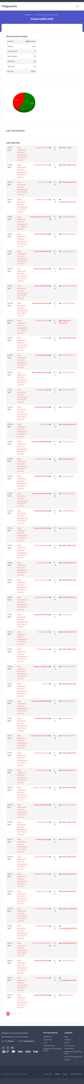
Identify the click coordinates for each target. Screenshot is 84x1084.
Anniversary (47, 1037)
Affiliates (57, 1074)
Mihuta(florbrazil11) (40, 372)
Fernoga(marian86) (67, 980)
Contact (67, 1060)
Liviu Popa (45, 338)
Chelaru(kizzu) (66, 407)
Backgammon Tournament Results (52, 1050)
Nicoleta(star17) (43, 649)
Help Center (48, 1074)
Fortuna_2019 (43, 182)
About (67, 1037)
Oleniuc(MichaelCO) (40, 303)
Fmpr (45, 1043)
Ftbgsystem (9, 6)
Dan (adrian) (44, 424)
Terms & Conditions (76, 1074)
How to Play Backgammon (73, 1057)
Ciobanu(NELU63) (42, 148)
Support (65, 1074)
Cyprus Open (48, 1040)
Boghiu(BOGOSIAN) (68, 286)
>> (20, 1014)
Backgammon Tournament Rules (73, 1053)
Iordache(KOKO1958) (41, 165)
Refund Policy (69, 1049)
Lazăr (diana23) (67, 476)
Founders (68, 1040)
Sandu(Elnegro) (42, 355)
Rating (67, 1043)
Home (29, 15)
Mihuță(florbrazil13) (68, 234)
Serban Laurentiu (42, 891)
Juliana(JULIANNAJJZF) (41, 943)
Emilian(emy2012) (68, 251)
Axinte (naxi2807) (41, 269)
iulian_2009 (66, 148)
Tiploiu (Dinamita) (68, 960)
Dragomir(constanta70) (40, 217)
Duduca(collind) (68, 770)
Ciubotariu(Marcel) (67, 202)
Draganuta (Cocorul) (40, 736)
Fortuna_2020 (42, 390)
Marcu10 (45, 684)
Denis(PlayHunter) (42, 753)
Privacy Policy (69, 1046)
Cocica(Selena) (67, 459)
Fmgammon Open (49, 1046)
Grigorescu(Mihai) (68, 511)
